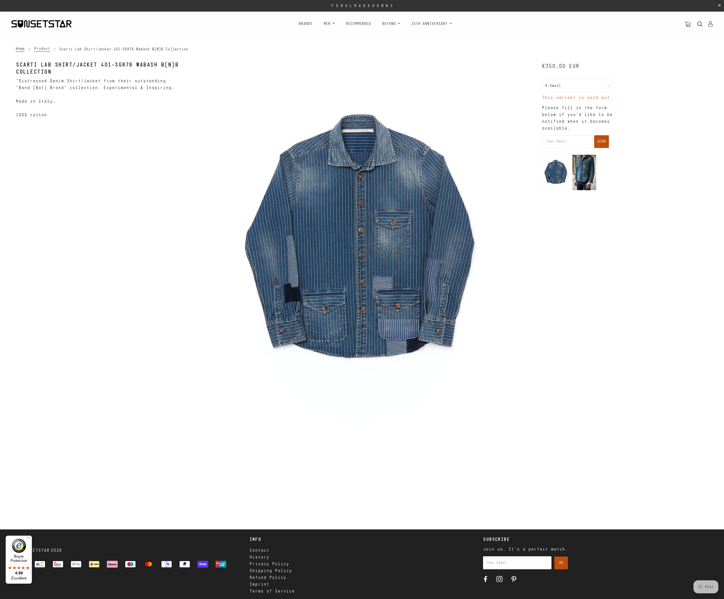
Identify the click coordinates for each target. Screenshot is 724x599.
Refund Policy (267, 578)
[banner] (41, 23)
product (42, 49)
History (259, 557)
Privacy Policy (269, 564)
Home (20, 49)
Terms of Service (272, 591)
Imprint (259, 584)
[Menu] (28, 539)
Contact (259, 550)
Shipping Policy (270, 571)
